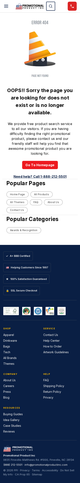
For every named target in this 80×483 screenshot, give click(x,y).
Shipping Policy (53, 386)
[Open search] (50, 6)
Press (7, 391)
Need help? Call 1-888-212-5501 (40, 176)
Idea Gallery (11, 420)
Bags (6, 346)
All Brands (10, 358)
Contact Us (17, 210)
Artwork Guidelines (56, 352)
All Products (41, 194)
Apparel (8, 335)
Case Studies (12, 425)
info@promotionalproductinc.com (46, 464)
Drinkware (10, 340)
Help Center (51, 340)
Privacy (48, 397)
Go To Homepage (39, 165)
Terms (36, 470)
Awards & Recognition (24, 230)
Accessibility (50, 470)
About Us (53, 202)
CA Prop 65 (22, 474)
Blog (6, 397)
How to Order (52, 346)
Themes (8, 363)
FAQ (36, 202)
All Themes (17, 202)
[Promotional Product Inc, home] (30, 6)
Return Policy (52, 391)
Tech (6, 352)
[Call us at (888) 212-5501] (72, 6)
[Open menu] (6, 6)
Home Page (17, 194)
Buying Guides (13, 414)
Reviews (9, 431)
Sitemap (37, 474)
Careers (8, 386)
